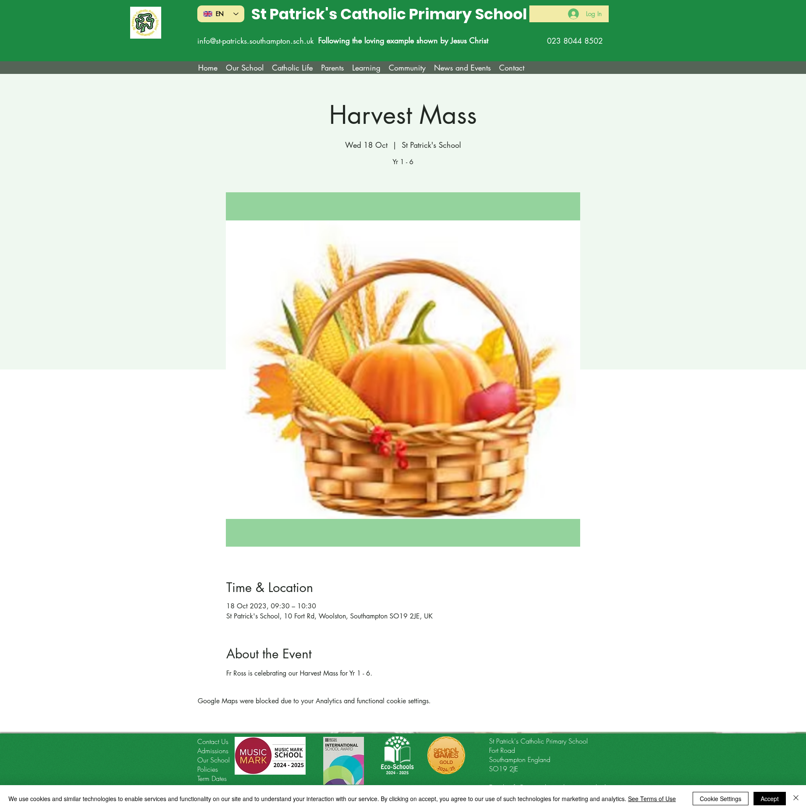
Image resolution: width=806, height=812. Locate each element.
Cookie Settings (720, 798)
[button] (292, 67)
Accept (770, 798)
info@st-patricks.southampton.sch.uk (255, 41)
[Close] (796, 798)
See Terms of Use (652, 798)
